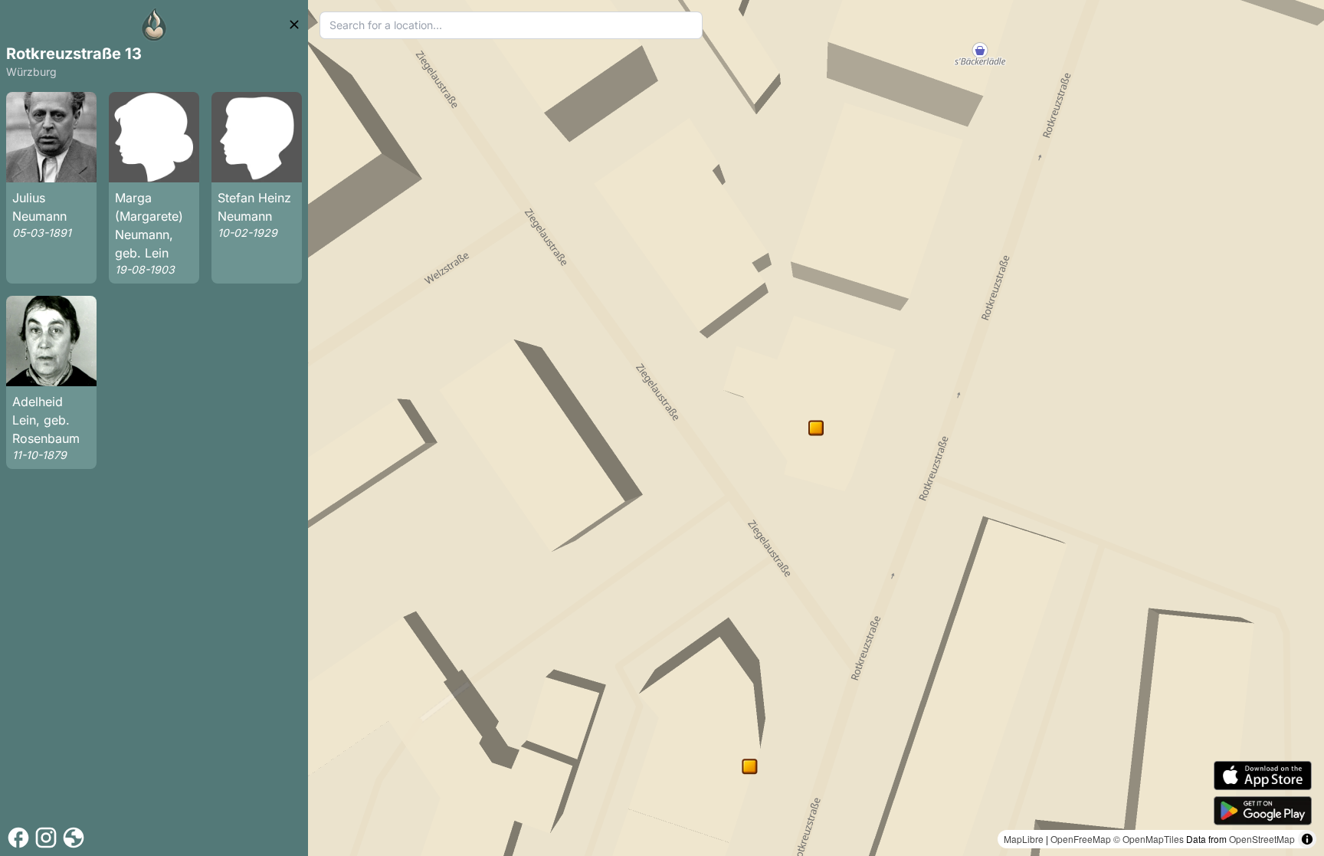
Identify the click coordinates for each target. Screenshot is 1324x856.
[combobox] (511, 25)
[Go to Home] (154, 24)
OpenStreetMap (1262, 838)
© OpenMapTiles (1148, 838)
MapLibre (1024, 838)
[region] (816, 428)
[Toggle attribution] (1307, 839)
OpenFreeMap (1080, 838)
